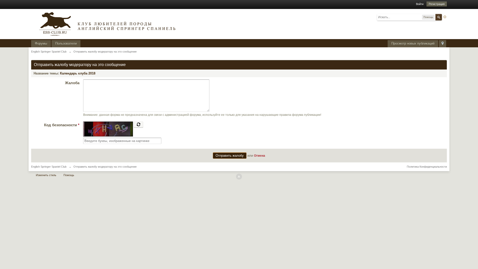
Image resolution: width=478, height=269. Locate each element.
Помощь (68, 175)
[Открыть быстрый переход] (442, 43)
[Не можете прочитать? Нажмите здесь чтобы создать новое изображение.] (138, 125)
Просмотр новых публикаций (412, 43)
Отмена (259, 155)
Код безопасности (61, 125)
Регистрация (437, 3)
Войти (419, 3)
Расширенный (445, 17)
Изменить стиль (46, 175)
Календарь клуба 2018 (77, 73)
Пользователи (66, 43)
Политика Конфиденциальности (427, 166)
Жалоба (72, 83)
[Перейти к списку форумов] (105, 23)
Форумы (41, 43)
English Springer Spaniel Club (48, 166)
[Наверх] (239, 177)
